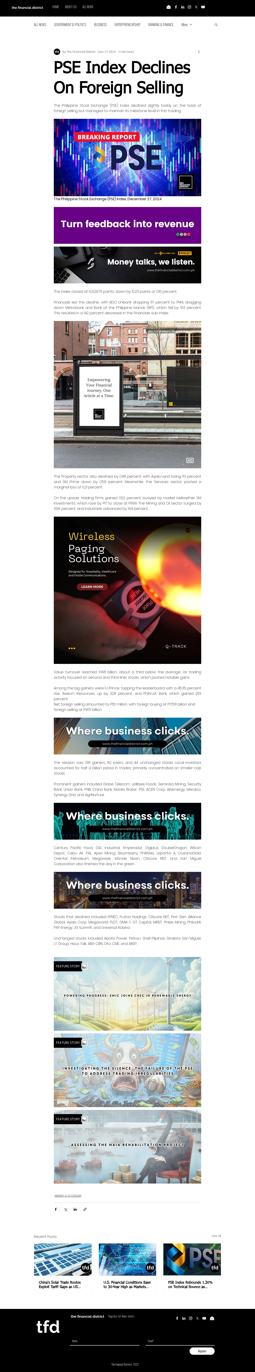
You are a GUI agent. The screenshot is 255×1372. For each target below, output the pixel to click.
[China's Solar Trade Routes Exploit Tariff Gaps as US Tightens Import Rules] (63, 1259)
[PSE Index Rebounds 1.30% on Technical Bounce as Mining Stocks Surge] (192, 1259)
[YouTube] (203, 7)
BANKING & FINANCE (161, 24)
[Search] (221, 8)
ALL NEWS (40, 24)
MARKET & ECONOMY (68, 1196)
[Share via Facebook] (56, 1209)
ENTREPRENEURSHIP (127, 24)
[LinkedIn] (182, 7)
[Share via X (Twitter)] (65, 1209)
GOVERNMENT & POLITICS (70, 24)
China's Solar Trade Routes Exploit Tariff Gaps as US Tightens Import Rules (60, 1285)
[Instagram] (189, 7)
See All (216, 1236)
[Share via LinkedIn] (75, 1209)
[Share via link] (85, 1209)
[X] (196, 7)
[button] (216, 24)
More (184, 24)
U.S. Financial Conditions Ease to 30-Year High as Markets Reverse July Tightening (127, 1285)
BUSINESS (100, 24)
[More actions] (198, 51)
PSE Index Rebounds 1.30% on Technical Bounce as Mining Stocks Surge (190, 1285)
